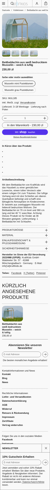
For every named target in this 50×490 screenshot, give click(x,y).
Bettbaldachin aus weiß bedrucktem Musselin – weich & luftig (12, 321)
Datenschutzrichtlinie (33, 482)
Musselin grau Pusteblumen (19, 90)
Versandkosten (27, 102)
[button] (12, 3)
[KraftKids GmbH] (25, 3)
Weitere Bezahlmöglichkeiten (25, 137)
